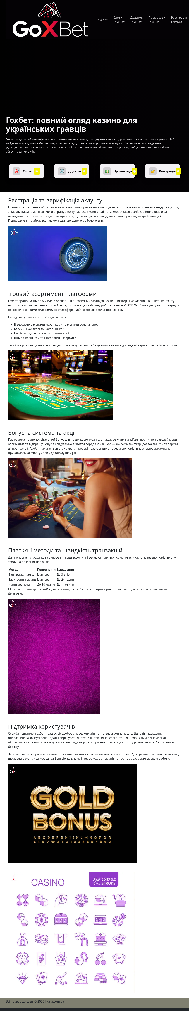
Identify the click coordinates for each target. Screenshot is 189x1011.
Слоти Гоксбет (119, 20)
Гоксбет (102, 20)
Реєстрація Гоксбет (179, 20)
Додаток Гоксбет (136, 20)
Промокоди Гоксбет (156, 20)
